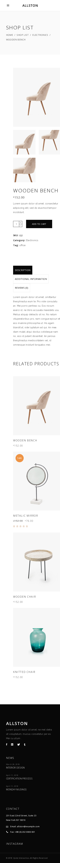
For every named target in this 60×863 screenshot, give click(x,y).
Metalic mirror (25, 515)
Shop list (23, 34)
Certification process (19, 778)
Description (23, 270)
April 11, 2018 (12, 775)
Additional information (31, 278)
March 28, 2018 (13, 764)
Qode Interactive (21, 858)
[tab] (22, 270)
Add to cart (39, 224)
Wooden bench (25, 440)
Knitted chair (24, 672)
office (22, 245)
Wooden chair (24, 596)
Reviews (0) (21, 287)
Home (9, 34)
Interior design (15, 767)
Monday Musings (16, 789)
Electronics (40, 34)
